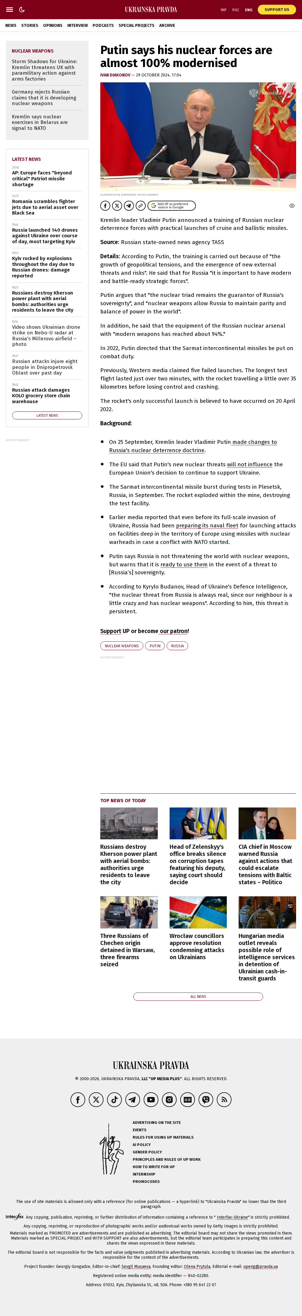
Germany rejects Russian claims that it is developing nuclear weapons (44, 98)
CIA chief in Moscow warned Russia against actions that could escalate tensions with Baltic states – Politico (265, 864)
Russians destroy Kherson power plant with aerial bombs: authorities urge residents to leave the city (128, 864)
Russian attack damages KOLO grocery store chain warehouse (41, 396)
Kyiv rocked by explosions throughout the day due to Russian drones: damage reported (43, 267)
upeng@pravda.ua (260, 1266)
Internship (144, 1174)
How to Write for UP (154, 1167)
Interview (77, 25)
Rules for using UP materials (163, 1137)
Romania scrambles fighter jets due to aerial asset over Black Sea (45, 207)
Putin (155, 646)
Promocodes (146, 1181)
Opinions (53, 25)
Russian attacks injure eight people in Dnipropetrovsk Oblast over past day (45, 367)
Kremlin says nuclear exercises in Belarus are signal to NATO (40, 122)
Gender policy (147, 1152)
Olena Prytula (197, 1266)
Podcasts (103, 25)
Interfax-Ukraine (232, 1217)
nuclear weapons (122, 646)
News (11, 25)
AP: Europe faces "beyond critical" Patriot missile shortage (42, 178)
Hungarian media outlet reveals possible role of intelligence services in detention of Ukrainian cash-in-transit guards (267, 957)
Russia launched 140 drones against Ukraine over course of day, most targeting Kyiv (45, 236)
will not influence (250, 464)
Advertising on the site (157, 1122)
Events (140, 1130)
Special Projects (137, 25)
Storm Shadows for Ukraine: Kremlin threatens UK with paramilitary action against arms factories (44, 70)
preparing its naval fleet (207, 525)
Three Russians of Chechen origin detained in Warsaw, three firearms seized (127, 950)
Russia (177, 646)
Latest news (26, 159)
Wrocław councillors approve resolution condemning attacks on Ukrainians (197, 946)
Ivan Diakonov (115, 75)
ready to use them (184, 564)
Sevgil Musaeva (136, 1266)
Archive (167, 25)
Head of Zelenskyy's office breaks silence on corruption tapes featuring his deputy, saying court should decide (198, 864)
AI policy (142, 1144)
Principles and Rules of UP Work (167, 1159)
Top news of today (123, 800)
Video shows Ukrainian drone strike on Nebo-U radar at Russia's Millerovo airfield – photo (46, 336)
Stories (29, 25)
